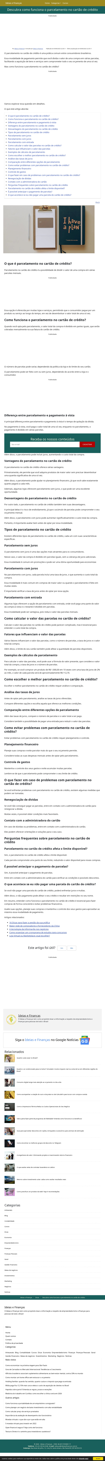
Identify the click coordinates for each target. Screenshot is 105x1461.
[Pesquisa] (98, 3)
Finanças (8, 1248)
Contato (8, 1340)
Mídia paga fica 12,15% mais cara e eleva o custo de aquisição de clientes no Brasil (37, 1385)
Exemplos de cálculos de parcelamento (26, 152)
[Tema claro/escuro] (93, 3)
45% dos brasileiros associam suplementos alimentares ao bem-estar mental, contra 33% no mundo (44, 1373)
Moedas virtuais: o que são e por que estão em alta (25, 1419)
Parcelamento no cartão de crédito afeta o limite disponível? (36, 188)
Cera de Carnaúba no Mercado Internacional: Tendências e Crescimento (33, 1369)
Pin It (98, 202)
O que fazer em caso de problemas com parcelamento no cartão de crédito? (44, 175)
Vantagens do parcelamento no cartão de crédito (31, 125)
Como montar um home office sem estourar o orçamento (27, 1377)
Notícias (7, 1292)
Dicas (6, 1232)
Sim (61, 948)
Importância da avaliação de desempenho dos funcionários (28, 1415)
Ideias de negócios (11, 1270)
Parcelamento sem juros (19, 135)
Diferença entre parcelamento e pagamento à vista (32, 122)
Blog (6, 1216)
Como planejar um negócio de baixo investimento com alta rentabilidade (33, 1407)
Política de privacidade (14, 1343)
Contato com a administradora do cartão (27, 181)
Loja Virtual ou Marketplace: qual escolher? (29, 935)
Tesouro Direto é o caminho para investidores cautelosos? (28, 1431)
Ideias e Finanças (14, 3)
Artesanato (8, 1210)
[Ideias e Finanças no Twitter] (26, 1025)
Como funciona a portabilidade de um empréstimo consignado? (30, 1403)
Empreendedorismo (12, 1243)
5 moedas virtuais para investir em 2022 (20, 1423)
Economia (8, 1237)
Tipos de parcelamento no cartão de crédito (28, 132)
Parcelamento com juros (19, 139)
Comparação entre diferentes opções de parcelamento (34, 162)
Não (71, 948)
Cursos (7, 1226)
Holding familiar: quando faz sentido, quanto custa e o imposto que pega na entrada (38, 1381)
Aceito (98, 1459)
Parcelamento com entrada (21, 142)
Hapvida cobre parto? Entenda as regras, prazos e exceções (28, 1389)
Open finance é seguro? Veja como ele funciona (23, 1427)
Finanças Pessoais (11, 1254)
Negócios (8, 1286)
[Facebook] (7, 1318)
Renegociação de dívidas (19, 178)
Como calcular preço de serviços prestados (22, 1411)
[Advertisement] (52, 32)
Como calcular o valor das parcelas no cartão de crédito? (35, 145)
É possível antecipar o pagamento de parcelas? (30, 191)
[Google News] (15, 1318)
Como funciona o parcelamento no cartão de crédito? (33, 119)
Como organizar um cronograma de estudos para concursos (38, 932)
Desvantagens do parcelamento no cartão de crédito (33, 129)
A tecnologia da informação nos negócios (29, 929)
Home (7, 1333)
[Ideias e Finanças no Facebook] (20, 1025)
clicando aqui (83, 1459)
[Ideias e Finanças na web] (31, 1025)
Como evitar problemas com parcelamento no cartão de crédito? (38, 165)
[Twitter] (11, 1318)
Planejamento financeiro (19, 168)
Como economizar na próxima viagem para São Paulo (26, 1365)
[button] (56, 3)
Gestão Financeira (11, 1265)
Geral (6, 1259)
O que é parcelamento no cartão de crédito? (29, 115)
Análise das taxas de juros (20, 158)
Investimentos (10, 1276)
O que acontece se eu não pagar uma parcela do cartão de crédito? (39, 195)
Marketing (8, 1281)
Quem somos (10, 1336)
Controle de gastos (17, 171)
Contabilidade (9, 1221)
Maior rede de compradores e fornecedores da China (34, 925)
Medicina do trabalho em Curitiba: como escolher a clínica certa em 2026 (33, 1393)
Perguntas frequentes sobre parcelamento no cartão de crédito (38, 185)
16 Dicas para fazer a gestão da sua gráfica (29, 922)
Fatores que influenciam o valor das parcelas (29, 148)
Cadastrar (87, 444)
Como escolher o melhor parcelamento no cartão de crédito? (37, 155)
